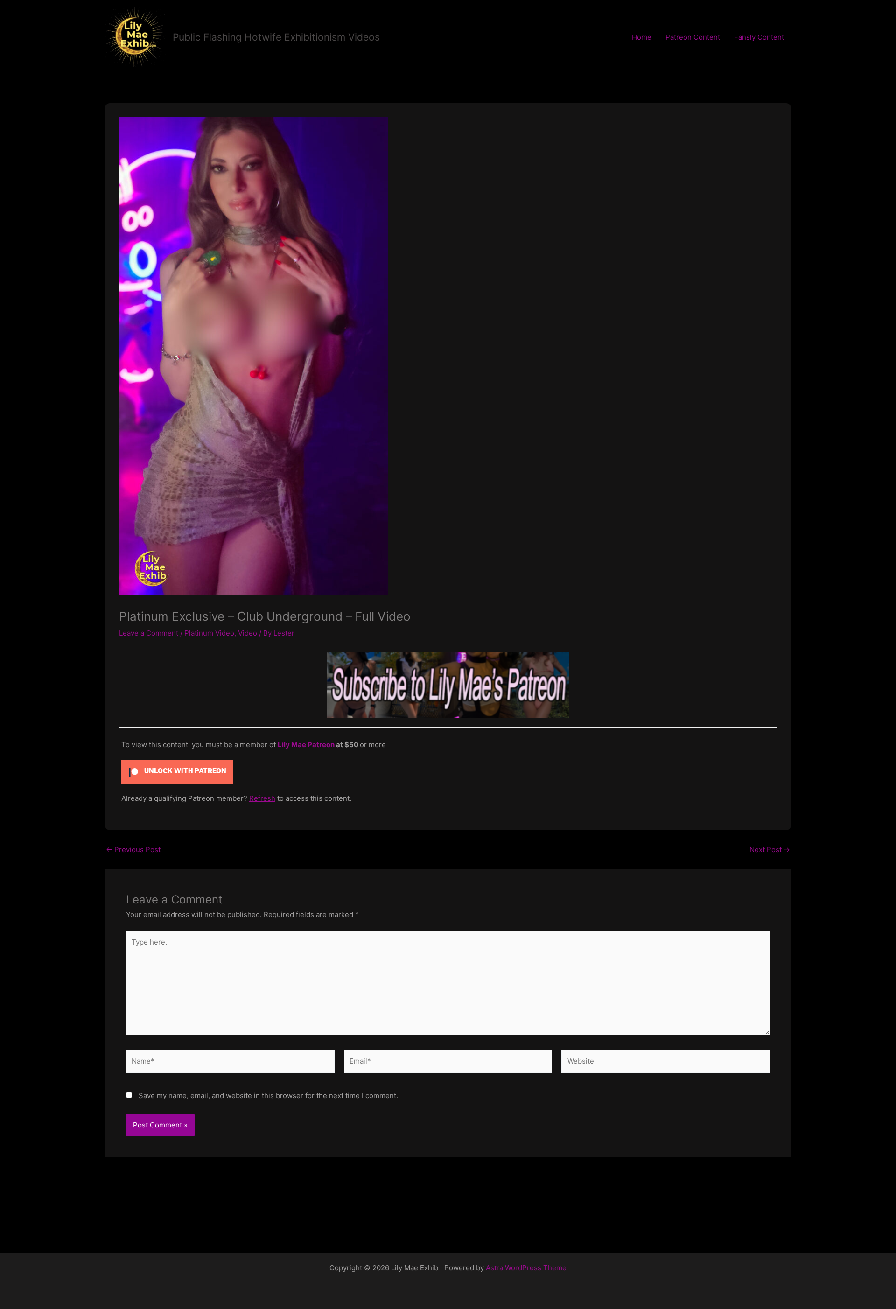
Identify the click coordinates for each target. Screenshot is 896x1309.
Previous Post (133, 849)
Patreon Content (692, 37)
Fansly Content (759, 37)
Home (641, 37)
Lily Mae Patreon (306, 744)
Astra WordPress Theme (526, 1267)
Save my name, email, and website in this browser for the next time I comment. (268, 1095)
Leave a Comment (148, 633)
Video (247, 633)
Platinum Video (209, 633)
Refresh (262, 798)
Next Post (769, 849)
